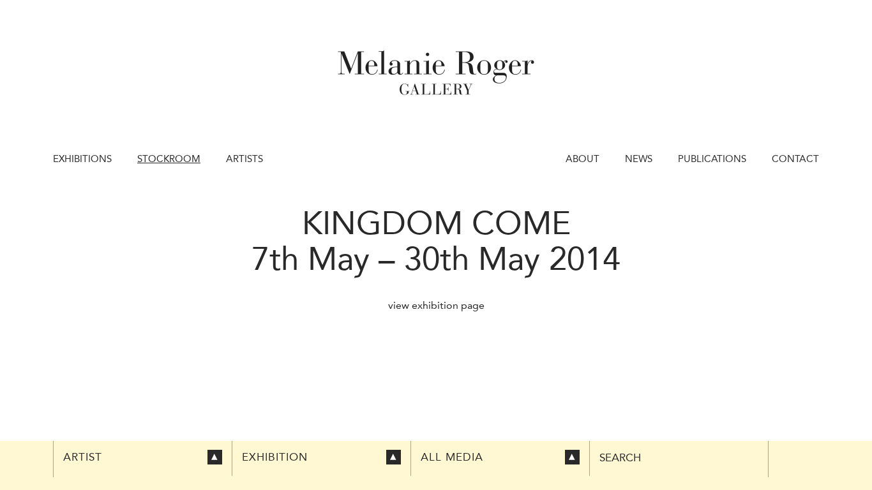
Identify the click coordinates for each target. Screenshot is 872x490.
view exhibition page (436, 305)
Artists (244, 159)
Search (620, 458)
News (638, 159)
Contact (795, 159)
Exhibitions (82, 159)
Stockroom (168, 159)
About (582, 159)
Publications (712, 159)
